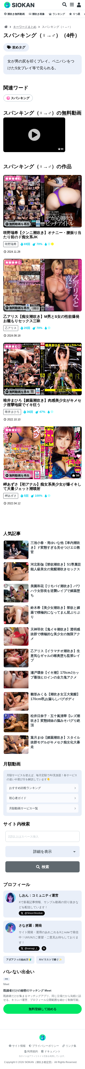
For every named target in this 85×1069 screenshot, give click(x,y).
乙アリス (11, 328)
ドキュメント (52, 1051)
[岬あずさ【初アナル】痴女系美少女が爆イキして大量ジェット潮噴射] (42, 452)
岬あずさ (11, 495)
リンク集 (71, 1045)
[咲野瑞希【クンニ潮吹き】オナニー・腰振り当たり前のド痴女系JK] (42, 201)
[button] (64, 4)
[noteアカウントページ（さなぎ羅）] (44, 948)
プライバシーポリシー (45, 1045)
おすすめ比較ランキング (25, 788)
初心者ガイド (17, 798)
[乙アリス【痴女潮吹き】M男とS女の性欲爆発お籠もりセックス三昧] (42, 285)
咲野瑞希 (11, 244)
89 (62, 149)
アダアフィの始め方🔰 (19, 959)
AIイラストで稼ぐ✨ (50, 959)
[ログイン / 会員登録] (79, 5)
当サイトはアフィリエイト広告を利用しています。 (42, 1056)
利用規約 (32, 1051)
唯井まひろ (12, 411)
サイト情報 (19, 1045)
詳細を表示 (42, 852)
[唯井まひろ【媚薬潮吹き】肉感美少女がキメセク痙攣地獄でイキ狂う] (42, 369)
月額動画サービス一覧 (23, 808)
